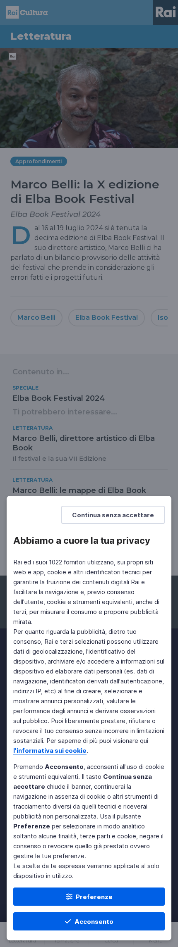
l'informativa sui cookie (50, 750)
